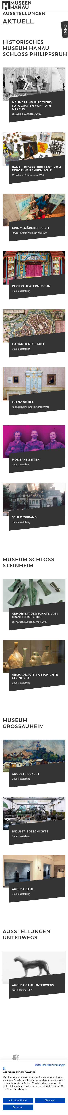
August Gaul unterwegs (33, 985)
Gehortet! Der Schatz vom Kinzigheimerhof (35, 615)
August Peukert (26, 774)
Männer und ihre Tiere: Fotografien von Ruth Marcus (32, 106)
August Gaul (23, 889)
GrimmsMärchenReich (30, 228)
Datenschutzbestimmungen (50, 1064)
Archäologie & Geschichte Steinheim (35, 676)
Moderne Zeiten (26, 459)
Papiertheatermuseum (31, 286)
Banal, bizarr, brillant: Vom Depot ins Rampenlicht (36, 169)
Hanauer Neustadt (28, 344)
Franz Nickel (23, 402)
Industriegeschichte (30, 831)
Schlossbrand (24, 517)
